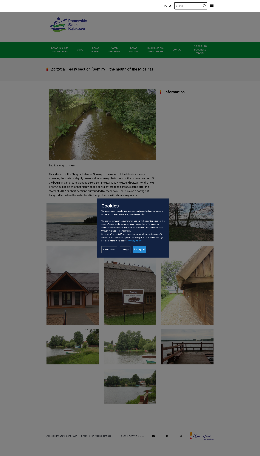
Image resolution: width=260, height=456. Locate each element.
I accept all (139, 249)
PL (165, 6)
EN (170, 6)
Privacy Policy (134, 241)
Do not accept (109, 249)
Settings (125, 249)
